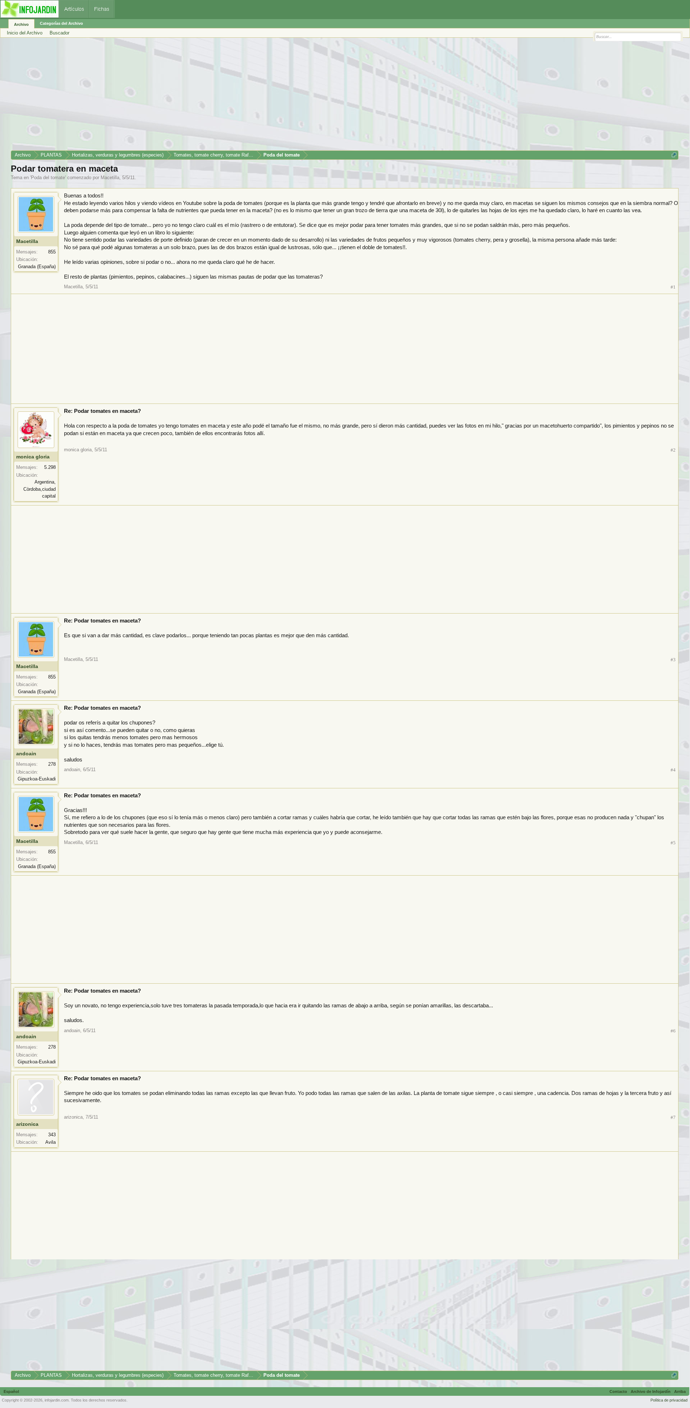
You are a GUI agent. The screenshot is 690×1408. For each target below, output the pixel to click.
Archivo (21, 24)
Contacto (618, 1391)
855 (52, 252)
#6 (673, 1031)
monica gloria (33, 457)
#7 (673, 1117)
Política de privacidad (668, 1400)
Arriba (680, 1391)
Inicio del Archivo (24, 33)
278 (52, 764)
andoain (26, 753)
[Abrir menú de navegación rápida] (674, 155)
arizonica (27, 1124)
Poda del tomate (48, 177)
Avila (50, 1142)
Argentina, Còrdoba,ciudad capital (39, 489)
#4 (673, 770)
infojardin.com (57, 1400)
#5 (673, 842)
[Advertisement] (226, 96)
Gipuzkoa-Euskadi (37, 779)
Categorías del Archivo (61, 23)
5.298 (50, 467)
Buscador (59, 33)
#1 (673, 287)
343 (52, 1134)
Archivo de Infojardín (651, 1391)
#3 (673, 659)
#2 (673, 450)
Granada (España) (37, 266)
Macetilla (110, 177)
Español (11, 1391)
